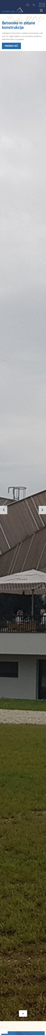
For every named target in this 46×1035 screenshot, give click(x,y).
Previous (2, 511)
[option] (23, 510)
